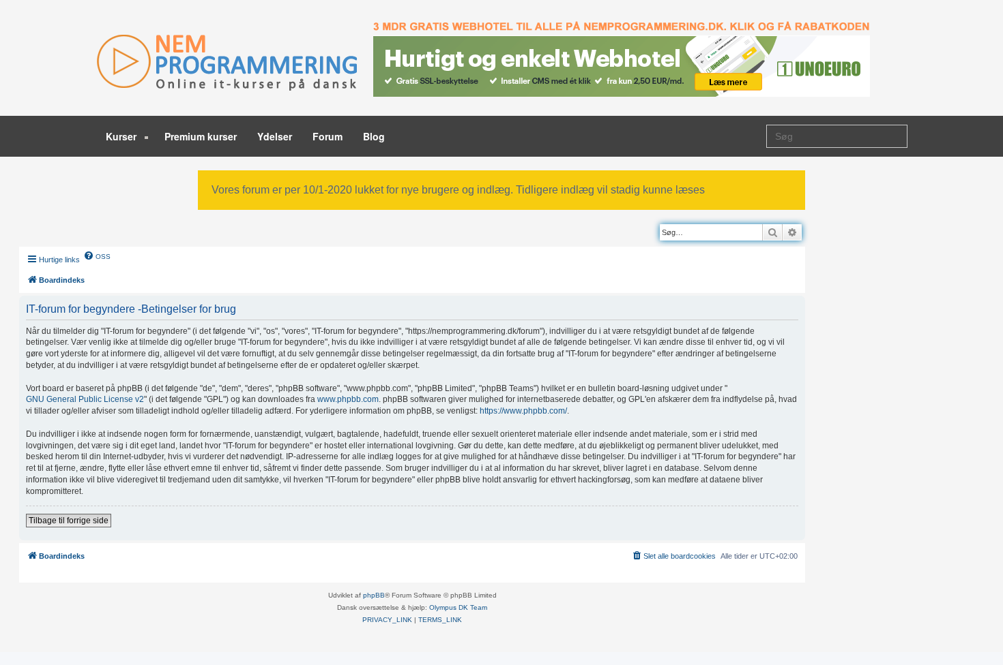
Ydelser (274, 136)
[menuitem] (97, 255)
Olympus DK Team (458, 607)
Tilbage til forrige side (68, 520)
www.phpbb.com (348, 399)
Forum (327, 136)
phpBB (374, 595)
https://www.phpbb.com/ (523, 411)
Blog (374, 136)
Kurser (122, 136)
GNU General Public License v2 (85, 399)
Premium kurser (200, 136)
